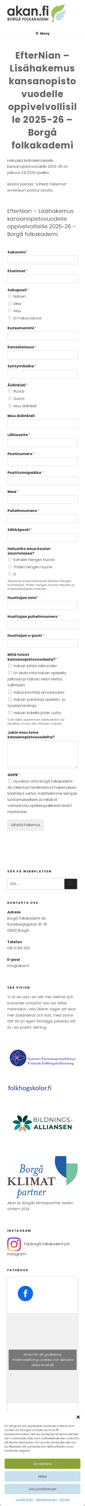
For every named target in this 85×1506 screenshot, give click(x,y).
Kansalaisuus (21, 347)
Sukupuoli (18, 290)
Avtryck (64, 1499)
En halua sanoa (27, 318)
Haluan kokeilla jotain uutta (37, 712)
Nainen (20, 296)
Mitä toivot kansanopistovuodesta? (32, 657)
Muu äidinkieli (25, 406)
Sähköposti (19, 530)
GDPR (13, 775)
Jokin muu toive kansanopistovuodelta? (31, 735)
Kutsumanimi (21, 328)
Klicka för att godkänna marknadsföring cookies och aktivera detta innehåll (42, 1359)
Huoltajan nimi (23, 598)
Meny (45, 33)
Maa (13, 491)
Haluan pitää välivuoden (35, 665)
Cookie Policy (25, 1499)
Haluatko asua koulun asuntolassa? (29, 551)
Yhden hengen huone (33, 567)
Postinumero (21, 454)
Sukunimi (17, 252)
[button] (78, 1417)
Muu (17, 310)
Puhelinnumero (23, 510)
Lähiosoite (18, 435)
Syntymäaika (21, 366)
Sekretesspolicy (46, 1499)
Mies (17, 303)
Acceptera (42, 1463)
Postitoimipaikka (25, 472)
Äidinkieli (17, 385)
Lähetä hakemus (25, 824)
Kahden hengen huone (34, 559)
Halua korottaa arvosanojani (39, 692)
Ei (15, 574)
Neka (42, 1476)
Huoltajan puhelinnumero (33, 616)
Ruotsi (19, 391)
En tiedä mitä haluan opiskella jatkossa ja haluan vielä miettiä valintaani (36, 679)
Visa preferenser (42, 1489)
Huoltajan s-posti (25, 635)
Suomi (19, 398)
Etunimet (17, 271)
